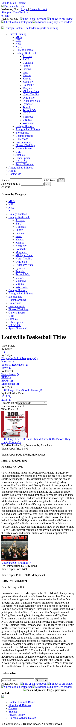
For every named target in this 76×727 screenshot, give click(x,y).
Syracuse (28, 103)
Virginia (27, 119)
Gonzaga (28, 62)
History (7, 361)
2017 (6, 396)
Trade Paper (10, 374)
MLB (19, 37)
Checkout (23, 12)
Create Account (38, 9)
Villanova (28, 116)
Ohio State (28, 97)
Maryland (28, 88)
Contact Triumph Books (21, 702)
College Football (25, 49)
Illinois (26, 65)
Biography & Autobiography (19, 358)
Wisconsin (28, 123)
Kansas (27, 75)
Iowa (25, 72)
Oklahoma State (31, 100)
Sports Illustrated (25, 164)
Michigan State (31, 91)
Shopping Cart (9, 12)
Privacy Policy (16, 714)
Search (5, 180)
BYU (26, 59)
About (12, 170)
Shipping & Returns (19, 705)
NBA (19, 46)
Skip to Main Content (13, 2)
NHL (19, 43)
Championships (24, 135)
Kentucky (28, 81)
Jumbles (20, 154)
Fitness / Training (25, 145)
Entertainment (23, 142)
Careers (12, 708)
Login (24, 9)
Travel (6, 367)
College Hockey (25, 126)
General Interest (24, 148)
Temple (27, 107)
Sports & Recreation (14, 364)
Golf (18, 151)
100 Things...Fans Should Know (21, 390)
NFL (18, 40)
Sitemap (12, 711)
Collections (22, 138)
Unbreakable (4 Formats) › (16, 562)
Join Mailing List (10, 183)
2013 (6, 399)
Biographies (22, 132)
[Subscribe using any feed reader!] (52, 21)
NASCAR (21, 161)
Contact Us (14, 173)
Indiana (27, 68)
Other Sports (23, 157)
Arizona (27, 56)
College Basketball (26, 53)
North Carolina (31, 94)
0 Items (5, 15)
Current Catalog (17, 34)
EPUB (7, 380)
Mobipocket (10, 383)
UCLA (27, 113)
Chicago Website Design (22, 717)
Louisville (28, 84)
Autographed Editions (28, 129)
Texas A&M (29, 110)
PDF (6, 377)
